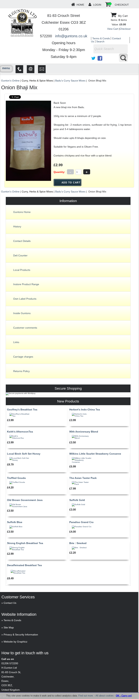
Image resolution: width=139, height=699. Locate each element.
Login (97, 4)
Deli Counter (20, 255)
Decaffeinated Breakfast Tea (24, 565)
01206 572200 (9, 663)
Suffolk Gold (77, 500)
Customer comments (25, 327)
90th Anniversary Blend (83, 431)
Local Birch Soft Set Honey (23, 453)
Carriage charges (23, 356)
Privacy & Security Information (21, 634)
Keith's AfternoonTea (20, 431)
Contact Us (10, 602)
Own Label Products (24, 298)
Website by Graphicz (15, 641)
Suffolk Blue (14, 522)
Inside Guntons (22, 313)
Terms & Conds (101, 38)
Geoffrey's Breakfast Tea (22, 409)
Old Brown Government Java (25, 500)
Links (16, 342)
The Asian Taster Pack (83, 478)
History (17, 226)
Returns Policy (21, 371)
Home (80, 4)
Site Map (9, 627)
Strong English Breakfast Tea (25, 543)
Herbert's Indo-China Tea (84, 409)
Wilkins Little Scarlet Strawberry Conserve (95, 453)
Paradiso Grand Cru (81, 522)
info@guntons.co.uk (71, 36)
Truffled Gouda (16, 478)
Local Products (21, 269)
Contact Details (22, 241)
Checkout (122, 4)
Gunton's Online (10, 80)
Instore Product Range (26, 284)
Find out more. (86, 695)
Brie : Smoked (78, 543)
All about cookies (105, 695)
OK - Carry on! (124, 695)
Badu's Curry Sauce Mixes (70, 80)
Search (100, 41)
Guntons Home (22, 212)
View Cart (112, 28)
